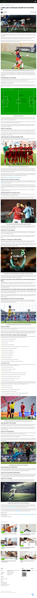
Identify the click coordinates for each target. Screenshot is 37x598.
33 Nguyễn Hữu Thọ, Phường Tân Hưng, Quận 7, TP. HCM (13, 570)
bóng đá (4, 516)
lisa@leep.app (9, 574)
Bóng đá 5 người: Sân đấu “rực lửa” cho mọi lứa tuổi (13, 177)
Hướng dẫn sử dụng (4, 578)
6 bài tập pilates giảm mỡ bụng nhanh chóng (27, 561)
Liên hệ (2, 579)
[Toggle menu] (35, 1)
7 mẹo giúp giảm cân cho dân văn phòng (9, 533)
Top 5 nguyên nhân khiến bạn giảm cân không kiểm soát (8, 561)
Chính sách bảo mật (4, 585)
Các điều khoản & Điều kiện (5, 584)
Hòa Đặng (5, 11)
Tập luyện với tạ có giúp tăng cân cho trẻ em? (8, 548)
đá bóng (7, 516)
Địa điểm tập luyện (4, 582)
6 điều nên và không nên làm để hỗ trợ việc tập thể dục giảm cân (27, 548)
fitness (11, 516)
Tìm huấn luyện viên (4, 583)
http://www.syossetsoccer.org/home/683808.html (26, 514)
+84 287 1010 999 (10, 573)
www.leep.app (18, 510)
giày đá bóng (3, 181)
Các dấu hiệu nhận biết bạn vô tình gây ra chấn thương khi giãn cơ (27, 534)
